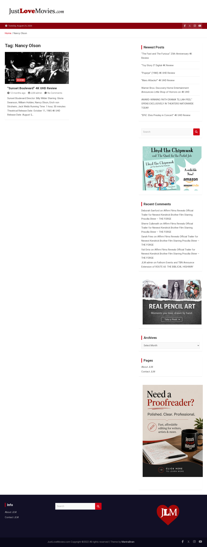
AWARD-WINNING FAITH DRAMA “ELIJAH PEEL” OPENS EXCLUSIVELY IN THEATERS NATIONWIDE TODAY (167, 103)
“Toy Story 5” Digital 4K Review (157, 65)
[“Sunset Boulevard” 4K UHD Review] (37, 68)
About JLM (147, 366)
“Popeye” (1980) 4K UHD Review (158, 72)
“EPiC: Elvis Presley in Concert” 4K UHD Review (165, 115)
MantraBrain (128, 541)
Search (196, 131)
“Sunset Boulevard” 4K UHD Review (32, 88)
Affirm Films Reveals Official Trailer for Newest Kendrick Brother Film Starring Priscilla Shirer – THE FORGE (167, 214)
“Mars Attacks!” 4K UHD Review (157, 80)
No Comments (55, 93)
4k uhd (11, 80)
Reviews (20, 80)
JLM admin (36, 93)
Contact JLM (148, 371)
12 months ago (18, 93)
